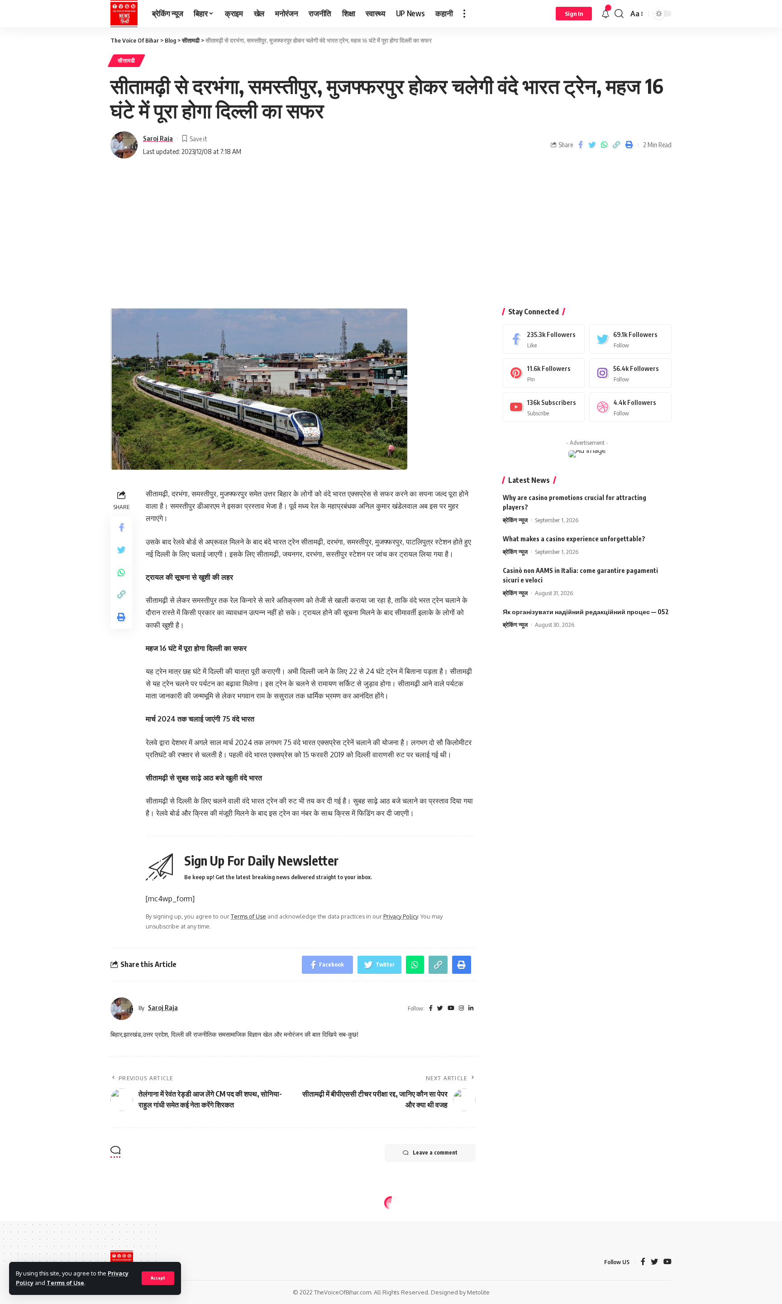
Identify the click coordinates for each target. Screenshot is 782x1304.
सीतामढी (126, 60)
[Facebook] (544, 339)
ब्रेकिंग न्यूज (515, 520)
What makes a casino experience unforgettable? (574, 539)
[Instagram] (630, 373)
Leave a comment (435, 1152)
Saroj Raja (158, 138)
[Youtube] (544, 407)
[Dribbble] (630, 407)
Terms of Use (65, 1282)
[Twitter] (630, 339)
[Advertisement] (391, 235)
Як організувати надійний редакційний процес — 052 (586, 612)
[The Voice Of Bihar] (124, 13)
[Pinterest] (544, 373)
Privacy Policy (400, 916)
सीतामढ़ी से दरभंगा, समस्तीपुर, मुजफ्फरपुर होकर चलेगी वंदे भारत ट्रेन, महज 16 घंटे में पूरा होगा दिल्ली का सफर (318, 40)
